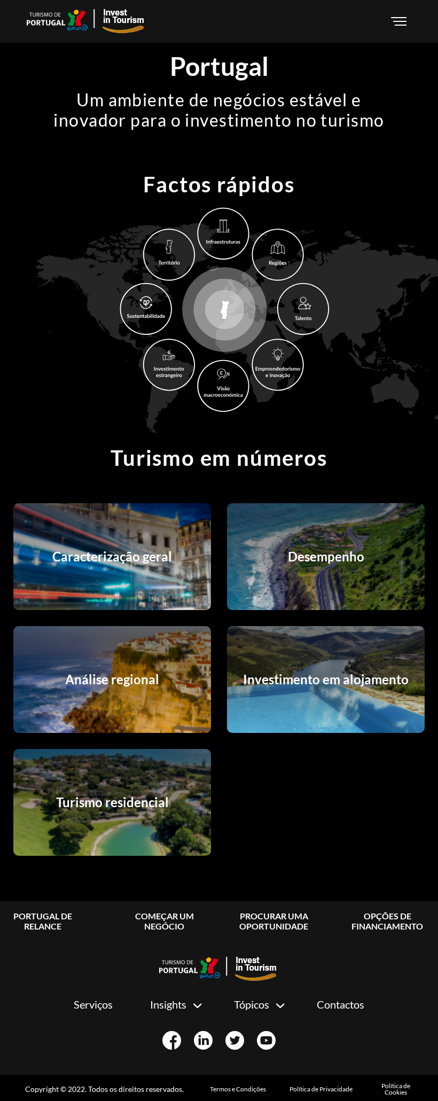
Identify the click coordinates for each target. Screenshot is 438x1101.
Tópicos (251, 1004)
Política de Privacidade (321, 1089)
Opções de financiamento (387, 921)
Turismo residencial (112, 802)
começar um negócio (164, 921)
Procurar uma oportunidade (273, 921)
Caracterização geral (112, 556)
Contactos (340, 1004)
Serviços (93, 1004)
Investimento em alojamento (326, 679)
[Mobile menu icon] (400, 21)
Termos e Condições (238, 1089)
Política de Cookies (395, 1089)
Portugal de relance (42, 921)
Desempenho (326, 556)
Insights (168, 1004)
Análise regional (112, 679)
